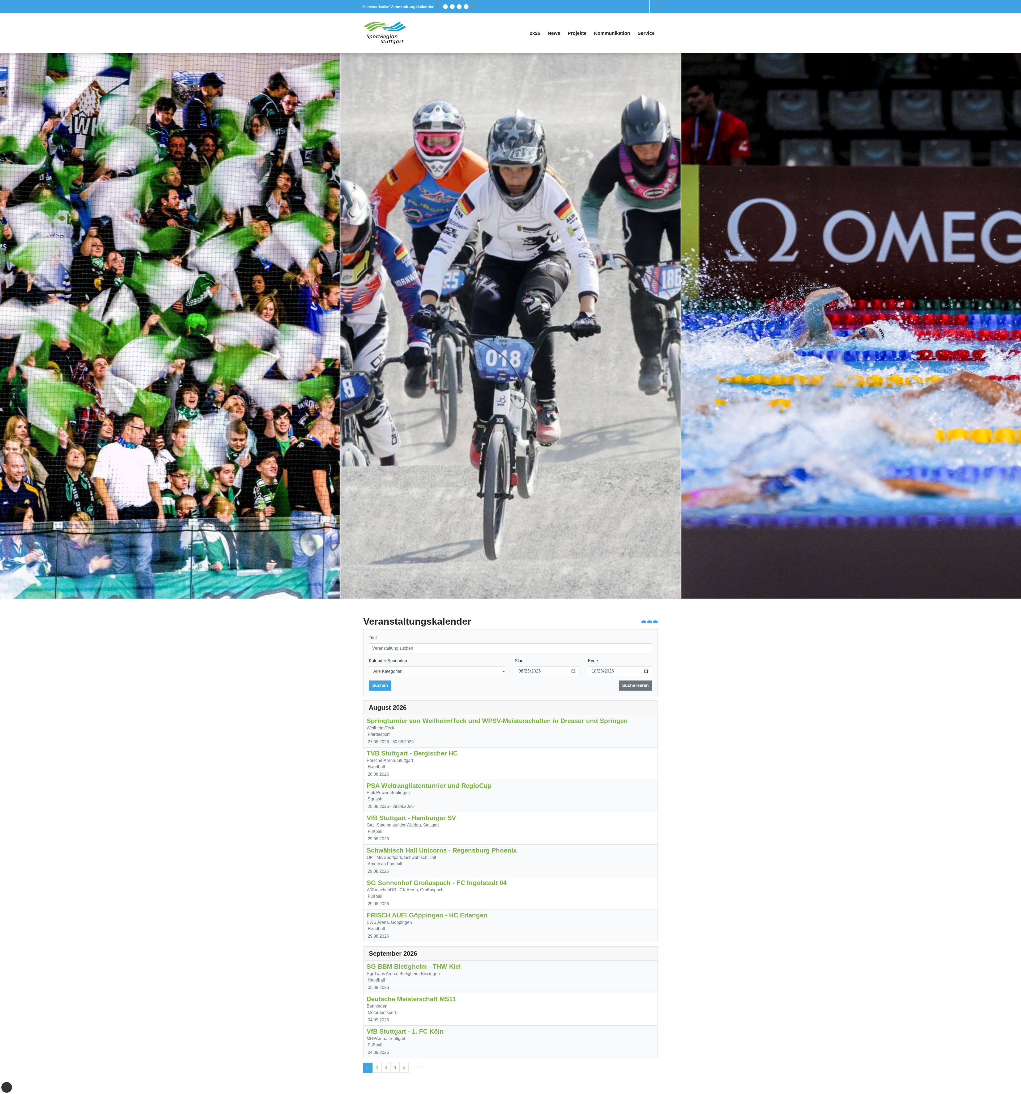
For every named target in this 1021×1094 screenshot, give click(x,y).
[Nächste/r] (411, 1065)
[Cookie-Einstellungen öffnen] (6, 1087)
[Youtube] (466, 6)
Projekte (577, 33)
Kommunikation (376, 7)
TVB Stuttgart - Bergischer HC (412, 753)
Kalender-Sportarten (388, 660)
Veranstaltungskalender (411, 7)
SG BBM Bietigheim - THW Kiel (414, 966)
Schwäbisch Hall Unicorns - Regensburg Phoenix (442, 850)
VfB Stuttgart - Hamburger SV (411, 817)
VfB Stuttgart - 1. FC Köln (405, 1031)
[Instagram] (459, 6)
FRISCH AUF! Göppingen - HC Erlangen (427, 915)
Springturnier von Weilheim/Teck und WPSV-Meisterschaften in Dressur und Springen (497, 720)
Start (519, 660)
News (554, 33)
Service (646, 33)
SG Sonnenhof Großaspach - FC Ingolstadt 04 (437, 882)
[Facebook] (445, 6)
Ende (593, 660)
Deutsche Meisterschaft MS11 (411, 999)
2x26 (535, 33)
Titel (373, 638)
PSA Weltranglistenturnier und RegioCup (429, 785)
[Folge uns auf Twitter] (452, 6)
